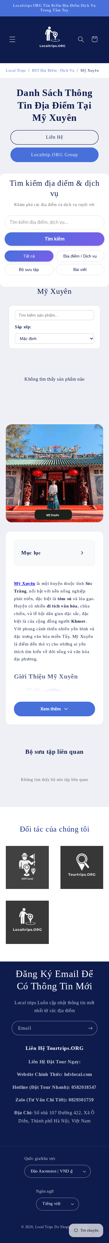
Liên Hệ (54, 137)
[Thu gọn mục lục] (82, 552)
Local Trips (44, 1227)
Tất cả (29, 256)
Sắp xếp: (23, 327)
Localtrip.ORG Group (54, 154)
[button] (12, 39)
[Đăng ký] (90, 1028)
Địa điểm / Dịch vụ (80, 256)
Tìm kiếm (55, 238)
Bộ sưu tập (29, 269)
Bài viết (80, 269)
